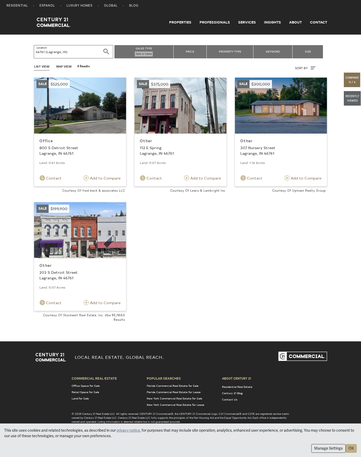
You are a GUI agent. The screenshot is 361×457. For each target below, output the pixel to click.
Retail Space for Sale (85, 392)
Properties (180, 22)
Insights (272, 22)
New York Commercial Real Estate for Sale (174, 398)
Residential (17, 5)
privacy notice (128, 430)
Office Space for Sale (86, 386)
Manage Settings (328, 448)
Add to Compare (105, 178)
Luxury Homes (79, 5)
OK (351, 448)
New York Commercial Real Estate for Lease (175, 405)
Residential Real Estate (237, 387)
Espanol (47, 5)
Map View (64, 66)
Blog (133, 5)
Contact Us (229, 399)
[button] (352, 80)
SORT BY (302, 68)
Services (247, 22)
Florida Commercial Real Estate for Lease (174, 392)
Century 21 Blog (232, 393)
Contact (318, 22)
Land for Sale (80, 398)
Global (111, 5)
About (295, 22)
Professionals (215, 22)
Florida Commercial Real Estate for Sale (172, 386)
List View (41, 66)
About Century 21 (236, 378)
